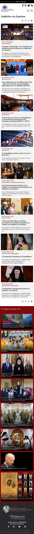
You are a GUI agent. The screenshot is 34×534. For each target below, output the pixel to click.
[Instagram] (25, 5)
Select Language (21, 1)
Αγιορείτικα (4, 496)
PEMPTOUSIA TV (5, 466)
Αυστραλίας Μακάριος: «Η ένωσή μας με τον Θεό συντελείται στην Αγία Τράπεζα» (14, 449)
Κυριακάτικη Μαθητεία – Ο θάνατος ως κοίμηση (13, 468)
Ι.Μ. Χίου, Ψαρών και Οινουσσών (9, 423)
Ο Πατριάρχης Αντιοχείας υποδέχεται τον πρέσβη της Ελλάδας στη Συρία (15, 376)
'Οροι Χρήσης (26, 532)
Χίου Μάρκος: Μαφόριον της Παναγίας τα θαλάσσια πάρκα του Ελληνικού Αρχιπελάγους (16, 426)
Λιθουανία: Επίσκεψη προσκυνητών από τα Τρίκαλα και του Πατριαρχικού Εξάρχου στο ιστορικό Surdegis (16, 400)
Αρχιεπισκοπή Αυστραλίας (8, 446)
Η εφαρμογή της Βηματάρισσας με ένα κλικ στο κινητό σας (16, 498)
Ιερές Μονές (6, 323)
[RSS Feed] (32, 5)
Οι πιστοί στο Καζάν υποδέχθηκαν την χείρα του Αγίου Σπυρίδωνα (15, 350)
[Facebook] (22, 5)
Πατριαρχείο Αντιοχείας (7, 373)
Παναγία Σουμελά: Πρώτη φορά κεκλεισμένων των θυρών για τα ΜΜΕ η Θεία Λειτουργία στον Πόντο (17, 326)
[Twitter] (29, 5)
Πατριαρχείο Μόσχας (6, 348)
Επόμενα (31, 20)
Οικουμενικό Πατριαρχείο (8, 397)
